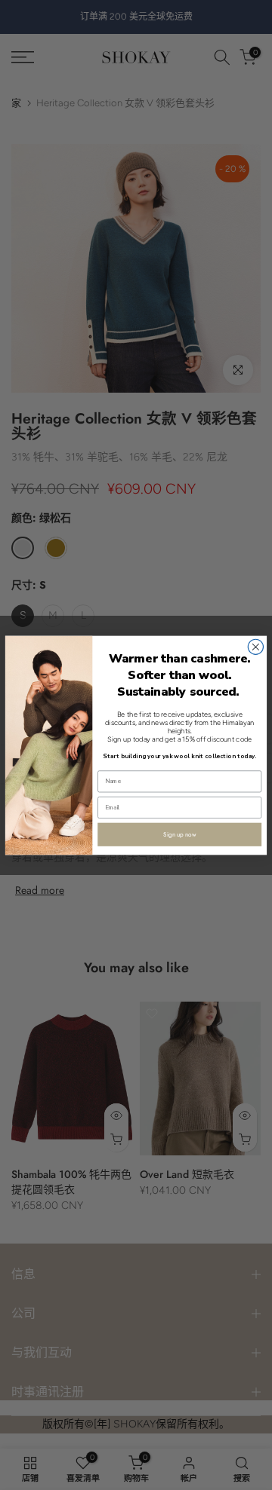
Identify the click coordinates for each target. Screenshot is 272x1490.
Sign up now (179, 834)
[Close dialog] (255, 646)
